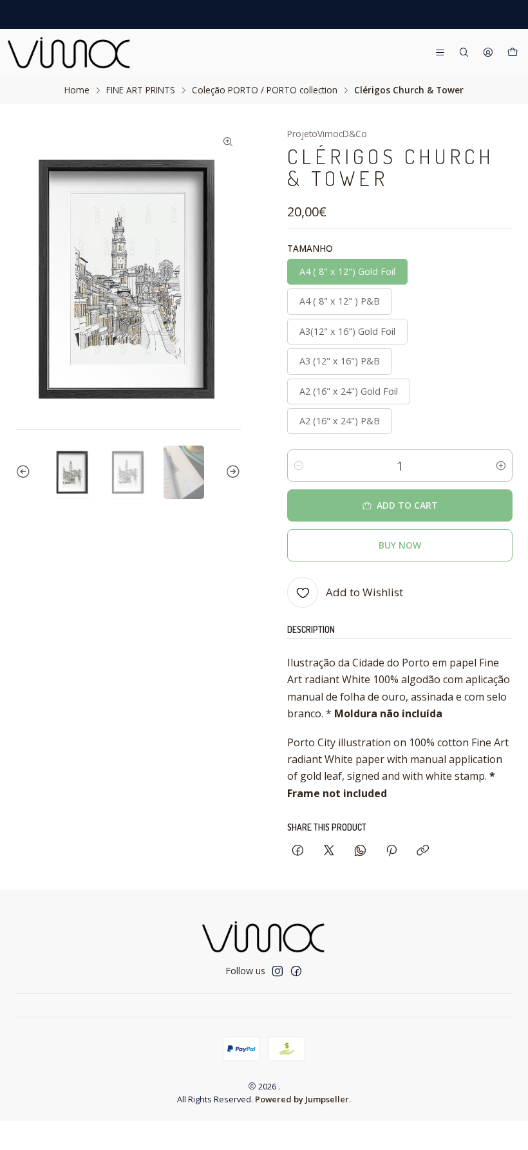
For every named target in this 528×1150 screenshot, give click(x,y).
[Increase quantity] (501, 465)
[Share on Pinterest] (391, 851)
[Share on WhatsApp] (360, 851)
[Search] (464, 53)
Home (77, 90)
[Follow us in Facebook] (296, 971)
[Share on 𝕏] (329, 851)
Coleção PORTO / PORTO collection (264, 90)
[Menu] (440, 53)
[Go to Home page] (69, 53)
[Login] (488, 53)
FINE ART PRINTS (140, 90)
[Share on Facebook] (297, 851)
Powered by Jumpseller (302, 1099)
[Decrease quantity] (299, 465)
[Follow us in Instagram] (277, 971)
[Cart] (512, 53)
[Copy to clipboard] (422, 851)
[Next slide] (231, 473)
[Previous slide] (25, 473)
